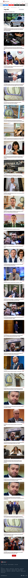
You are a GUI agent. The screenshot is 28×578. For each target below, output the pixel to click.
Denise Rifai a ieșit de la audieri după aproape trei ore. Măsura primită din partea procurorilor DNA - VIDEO (13, 553)
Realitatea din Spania (3, 572)
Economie (23, 65)
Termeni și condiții (5, 564)
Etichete (8, 7)
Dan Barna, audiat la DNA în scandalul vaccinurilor (12, 229)
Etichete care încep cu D (14, 7)
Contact (2, 564)
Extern (23, 155)
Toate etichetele (22, 9)
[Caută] (22, 1)
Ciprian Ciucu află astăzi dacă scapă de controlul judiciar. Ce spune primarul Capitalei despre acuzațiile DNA (13, 354)
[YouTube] (11, 5)
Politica (23, 245)
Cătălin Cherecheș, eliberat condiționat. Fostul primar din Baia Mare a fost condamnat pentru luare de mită (13, 212)
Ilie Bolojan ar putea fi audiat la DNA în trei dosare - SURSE (13, 282)
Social (23, 83)
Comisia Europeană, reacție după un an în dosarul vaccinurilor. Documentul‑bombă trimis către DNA (13, 265)
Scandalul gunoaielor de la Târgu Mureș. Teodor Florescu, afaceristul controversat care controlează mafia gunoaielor (13, 176)
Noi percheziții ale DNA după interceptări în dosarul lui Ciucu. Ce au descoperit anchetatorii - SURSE (14, 318)
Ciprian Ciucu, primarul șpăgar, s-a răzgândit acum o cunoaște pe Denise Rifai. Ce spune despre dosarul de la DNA (14, 300)
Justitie (23, 27)
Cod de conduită (16, 564)
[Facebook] (5, 5)
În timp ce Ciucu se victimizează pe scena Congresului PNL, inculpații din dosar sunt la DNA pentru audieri (13, 480)
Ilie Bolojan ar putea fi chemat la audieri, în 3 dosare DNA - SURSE (14, 371)
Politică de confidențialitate (11, 564)
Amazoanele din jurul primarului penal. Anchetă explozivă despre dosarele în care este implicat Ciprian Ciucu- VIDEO (14, 443)
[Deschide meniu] (24, 1)
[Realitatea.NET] (6, 1)
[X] (16, 5)
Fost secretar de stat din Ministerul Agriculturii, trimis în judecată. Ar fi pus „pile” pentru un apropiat (12, 103)
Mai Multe (14, 555)
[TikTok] (22, 5)
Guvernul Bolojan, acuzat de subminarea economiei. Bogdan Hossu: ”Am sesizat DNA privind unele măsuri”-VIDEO (13, 336)
